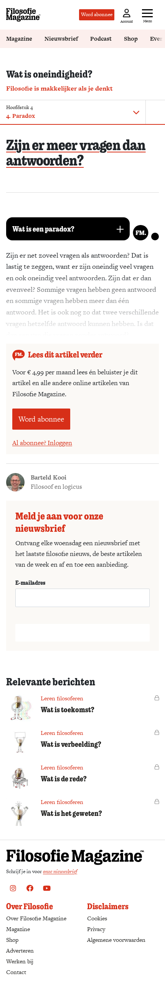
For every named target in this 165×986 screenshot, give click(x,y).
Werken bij (19, 961)
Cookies (97, 918)
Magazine (19, 39)
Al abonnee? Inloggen (42, 442)
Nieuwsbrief (61, 39)
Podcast (101, 39)
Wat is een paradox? (43, 228)
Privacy (96, 929)
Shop (131, 39)
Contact (16, 972)
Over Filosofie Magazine (36, 918)
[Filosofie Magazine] (23, 15)
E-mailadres (30, 582)
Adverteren (20, 950)
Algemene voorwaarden (116, 940)
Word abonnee (96, 14)
